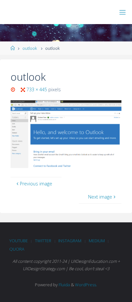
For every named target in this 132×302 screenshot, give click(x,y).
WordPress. (86, 285)
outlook (29, 48)
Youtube (18, 241)
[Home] (13, 48)
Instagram (69, 241)
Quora (16, 249)
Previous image (36, 184)
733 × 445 (37, 89)
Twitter (43, 241)
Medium (97, 241)
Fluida (64, 285)
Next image (100, 197)
